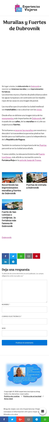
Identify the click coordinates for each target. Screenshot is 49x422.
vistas (39, 109)
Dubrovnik (35, 86)
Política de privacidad (32, 396)
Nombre (6, 304)
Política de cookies (12, 396)
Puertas (43, 145)
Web (3, 328)
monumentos (8, 118)
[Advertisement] (24, 59)
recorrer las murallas (24, 130)
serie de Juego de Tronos (30, 160)
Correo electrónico (12, 316)
